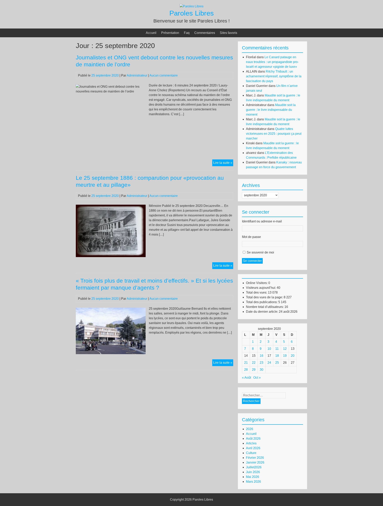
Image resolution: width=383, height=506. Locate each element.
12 (285, 348)
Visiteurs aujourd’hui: (261, 287)
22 (254, 362)
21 (246, 362)
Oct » (257, 377)
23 (261, 362)
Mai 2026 (252, 476)
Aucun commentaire (163, 75)
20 (292, 355)
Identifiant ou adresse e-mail (262, 221)
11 (277, 348)
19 (285, 355)
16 (261, 355)
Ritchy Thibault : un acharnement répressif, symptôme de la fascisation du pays (273, 76)
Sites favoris (228, 32)
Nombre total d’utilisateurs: (265, 307)
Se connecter (252, 260)
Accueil (151, 32)
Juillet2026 (254, 467)
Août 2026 (253, 438)
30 (261, 369)
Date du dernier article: (262, 311)
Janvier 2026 (255, 462)
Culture (251, 453)
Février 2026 (255, 457)
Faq (187, 32)
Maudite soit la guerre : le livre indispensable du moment (271, 109)
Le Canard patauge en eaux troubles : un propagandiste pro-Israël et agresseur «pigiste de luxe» (272, 61)
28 (246, 369)
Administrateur (137, 75)
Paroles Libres (191, 13)
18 (277, 355)
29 (254, 369)
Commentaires (204, 32)
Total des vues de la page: (265, 297)
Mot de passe (251, 237)
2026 (249, 429)
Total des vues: (257, 292)
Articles (251, 443)
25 (277, 362)
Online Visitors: (257, 283)
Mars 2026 (253, 481)
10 (269, 348)
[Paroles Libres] (191, 6)
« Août (246, 377)
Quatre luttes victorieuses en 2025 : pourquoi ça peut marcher (273, 133)
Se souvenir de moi (260, 252)
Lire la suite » (223, 163)
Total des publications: (262, 302)
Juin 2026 (253, 472)
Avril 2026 (253, 448)
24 (269, 362)
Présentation (170, 32)
